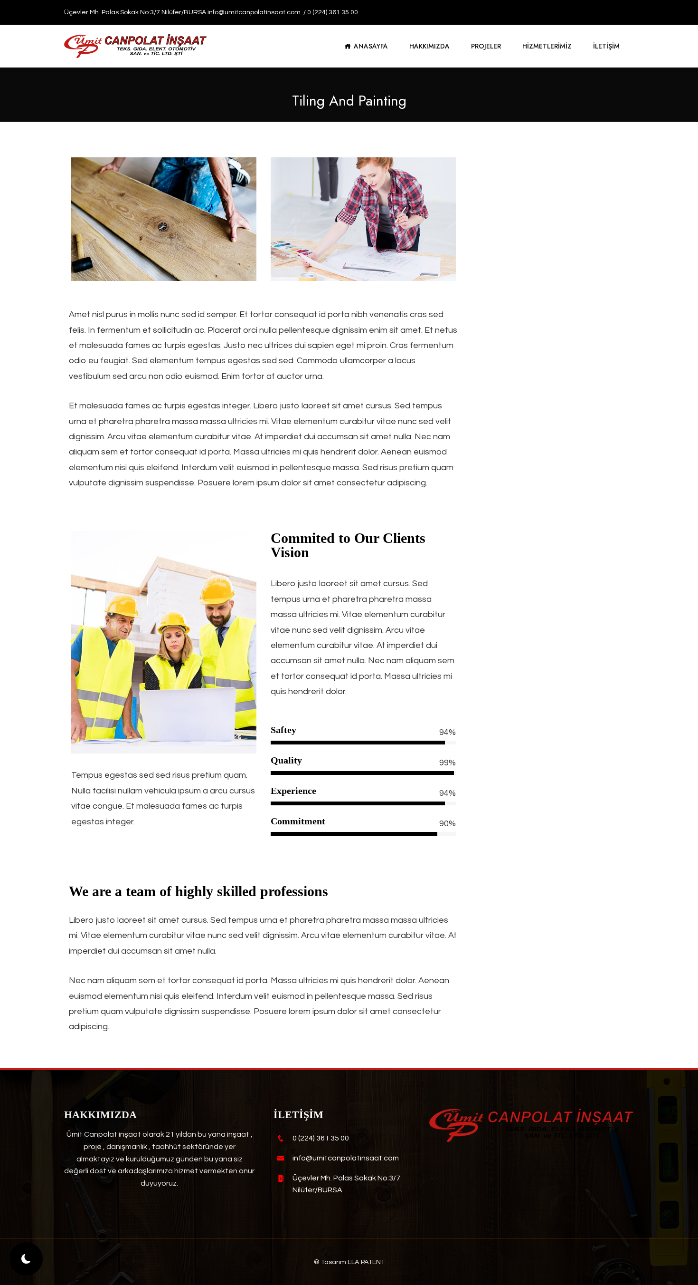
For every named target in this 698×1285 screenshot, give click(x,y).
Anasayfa (371, 46)
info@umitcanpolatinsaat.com (255, 12)
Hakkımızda (429, 46)
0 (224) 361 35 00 (332, 12)
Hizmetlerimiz (547, 46)
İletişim (606, 46)
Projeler (486, 46)
